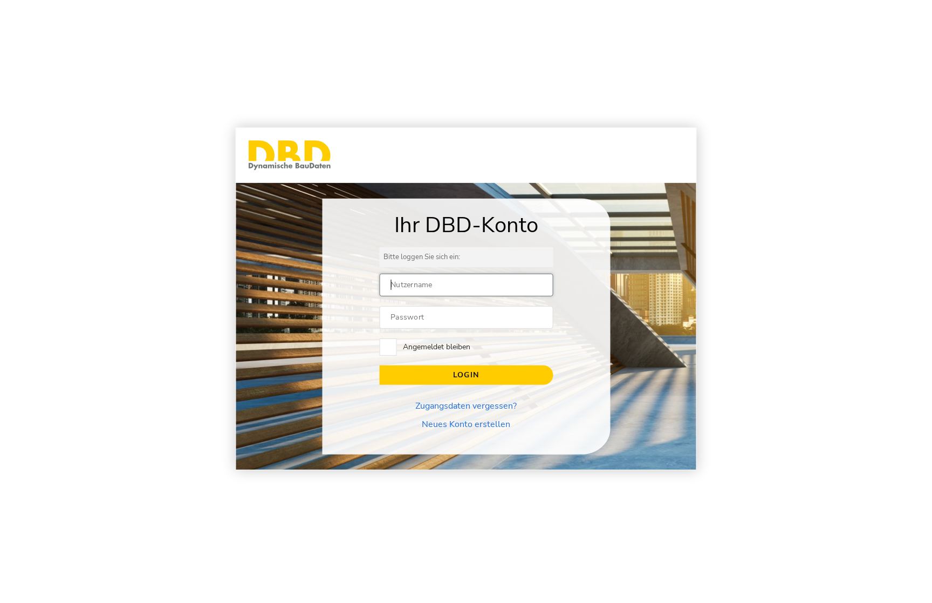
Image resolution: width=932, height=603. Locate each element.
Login (466, 375)
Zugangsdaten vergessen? (466, 406)
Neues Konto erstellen (466, 424)
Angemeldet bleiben (436, 347)
